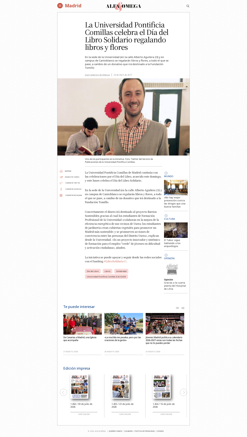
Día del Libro (93, 271)
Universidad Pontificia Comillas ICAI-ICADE (106, 276)
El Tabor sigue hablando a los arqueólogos (172, 243)
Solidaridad (121, 271)
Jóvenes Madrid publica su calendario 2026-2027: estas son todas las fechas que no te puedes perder (164, 340)
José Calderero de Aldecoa (97, 74)
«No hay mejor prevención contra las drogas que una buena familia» (175, 202)
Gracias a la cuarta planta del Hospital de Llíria (175, 285)
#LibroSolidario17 (115, 261)
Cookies (160, 431)
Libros (108, 271)
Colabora (128, 431)
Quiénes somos (115, 431)
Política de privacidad (145, 431)
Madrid (73, 5)
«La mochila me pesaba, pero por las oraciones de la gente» (122, 339)
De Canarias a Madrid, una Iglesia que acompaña (79, 339)
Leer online (84, 414)
